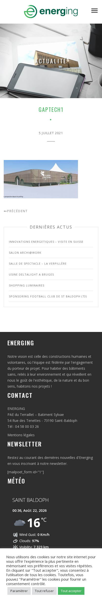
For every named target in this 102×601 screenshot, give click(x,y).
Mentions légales (21, 435)
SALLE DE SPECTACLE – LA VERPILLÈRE (38, 263)
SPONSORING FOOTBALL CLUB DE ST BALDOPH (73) (48, 296)
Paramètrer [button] (19, 591)
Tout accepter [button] (71, 591)
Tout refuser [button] (44, 591)
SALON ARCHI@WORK (25, 252)
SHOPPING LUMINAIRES (26, 285)
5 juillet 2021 (51, 133)
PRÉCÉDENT (17, 211)
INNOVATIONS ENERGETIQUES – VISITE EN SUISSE (46, 241)
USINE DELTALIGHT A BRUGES (31, 274)
